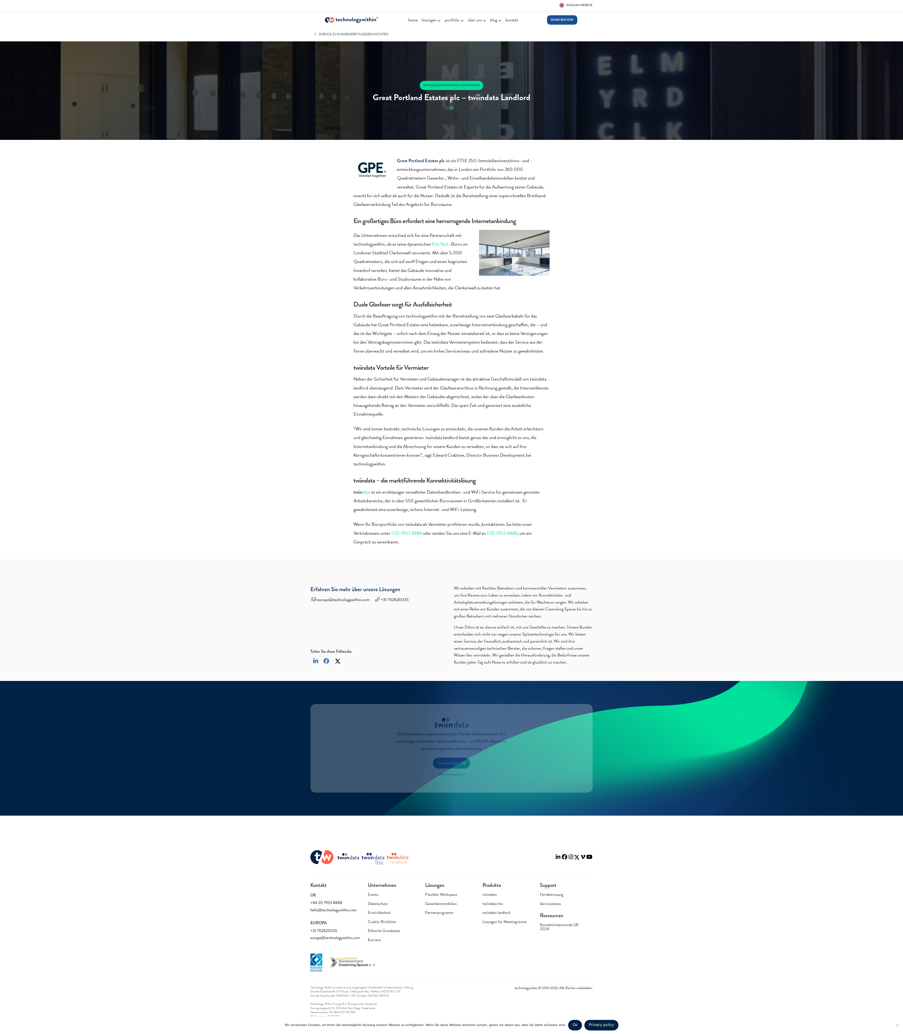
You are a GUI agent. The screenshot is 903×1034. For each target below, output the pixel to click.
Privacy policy (601, 1024)
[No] (897, 1025)
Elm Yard (440, 244)
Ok (575, 1024)
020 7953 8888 (406, 533)
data (361, 491)
